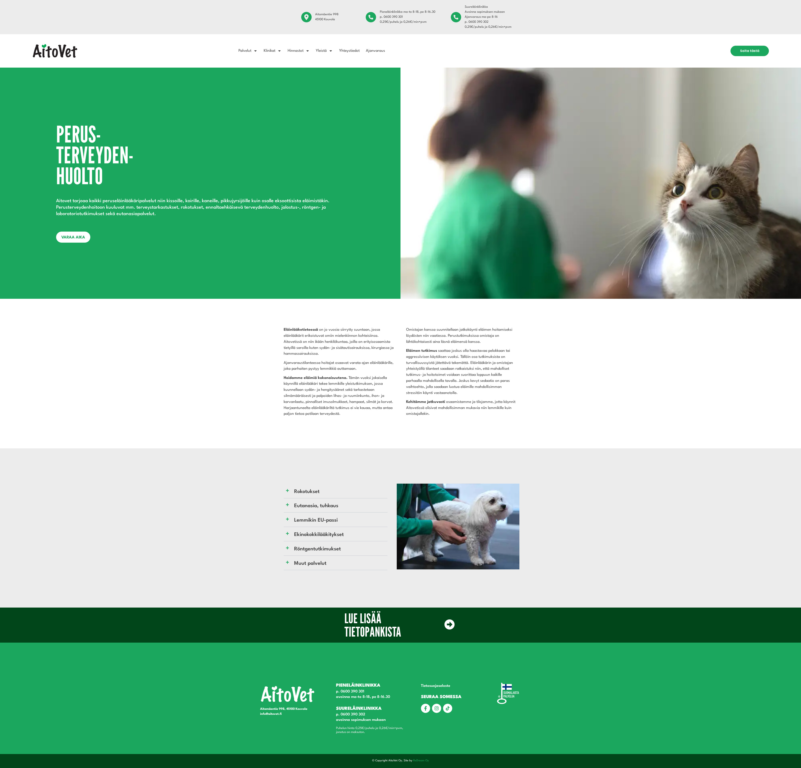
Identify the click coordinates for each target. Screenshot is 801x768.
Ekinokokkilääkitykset (319, 534)
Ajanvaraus (375, 51)
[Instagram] (436, 708)
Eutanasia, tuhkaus (316, 505)
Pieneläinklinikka (358, 685)
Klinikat (269, 51)
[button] (336, 492)
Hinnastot (296, 51)
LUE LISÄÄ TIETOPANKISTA (372, 625)
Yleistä (321, 51)
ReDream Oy (421, 760)
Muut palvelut (310, 563)
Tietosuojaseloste (435, 686)
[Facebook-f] (425, 708)
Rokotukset (307, 491)
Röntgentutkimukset (317, 549)
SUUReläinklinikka (359, 708)
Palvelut (244, 51)
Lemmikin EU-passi (316, 520)
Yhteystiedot (349, 51)
